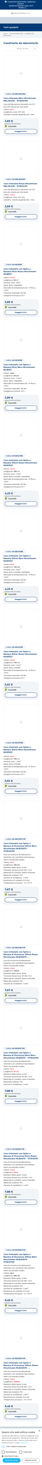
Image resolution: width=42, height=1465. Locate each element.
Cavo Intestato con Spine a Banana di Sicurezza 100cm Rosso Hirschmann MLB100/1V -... (21, 954)
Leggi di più (24, 1443)
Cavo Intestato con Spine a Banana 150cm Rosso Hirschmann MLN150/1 (20, 654)
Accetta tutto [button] (11, 1460)
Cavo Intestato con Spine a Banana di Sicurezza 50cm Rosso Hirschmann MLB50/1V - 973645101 (21, 1156)
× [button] (39, 1431)
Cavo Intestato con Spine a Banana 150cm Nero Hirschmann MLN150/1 (20, 749)
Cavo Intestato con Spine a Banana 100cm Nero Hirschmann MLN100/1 (20, 558)
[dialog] (21, 1446)
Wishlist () (22, 8)
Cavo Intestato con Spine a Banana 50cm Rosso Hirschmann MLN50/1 (20, 271)
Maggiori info (21, 131)
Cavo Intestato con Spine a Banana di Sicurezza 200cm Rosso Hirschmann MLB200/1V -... (21, 1365)
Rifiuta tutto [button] (31, 1460)
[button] (21, 1456)
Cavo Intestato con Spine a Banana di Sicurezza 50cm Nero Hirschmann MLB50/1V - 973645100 (21, 1055)
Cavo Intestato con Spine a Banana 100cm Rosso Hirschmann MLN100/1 (20, 462)
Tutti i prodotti (11, 27)
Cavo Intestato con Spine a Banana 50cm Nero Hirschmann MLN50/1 (19, 367)
